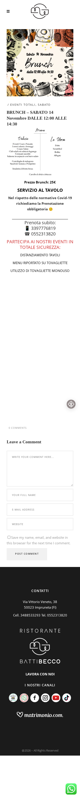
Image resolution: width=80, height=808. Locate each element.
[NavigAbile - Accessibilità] (71, 404)
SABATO (44, 105)
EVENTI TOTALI (23, 105)
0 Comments (18, 427)
